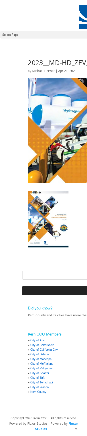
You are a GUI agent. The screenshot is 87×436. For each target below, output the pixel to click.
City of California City (44, 349)
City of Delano (39, 354)
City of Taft (37, 377)
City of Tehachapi (41, 382)
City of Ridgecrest (42, 368)
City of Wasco (39, 387)
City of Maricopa (41, 359)
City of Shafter (39, 373)
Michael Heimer (43, 71)
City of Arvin (38, 340)
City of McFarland (41, 363)
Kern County (38, 391)
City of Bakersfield (42, 345)
